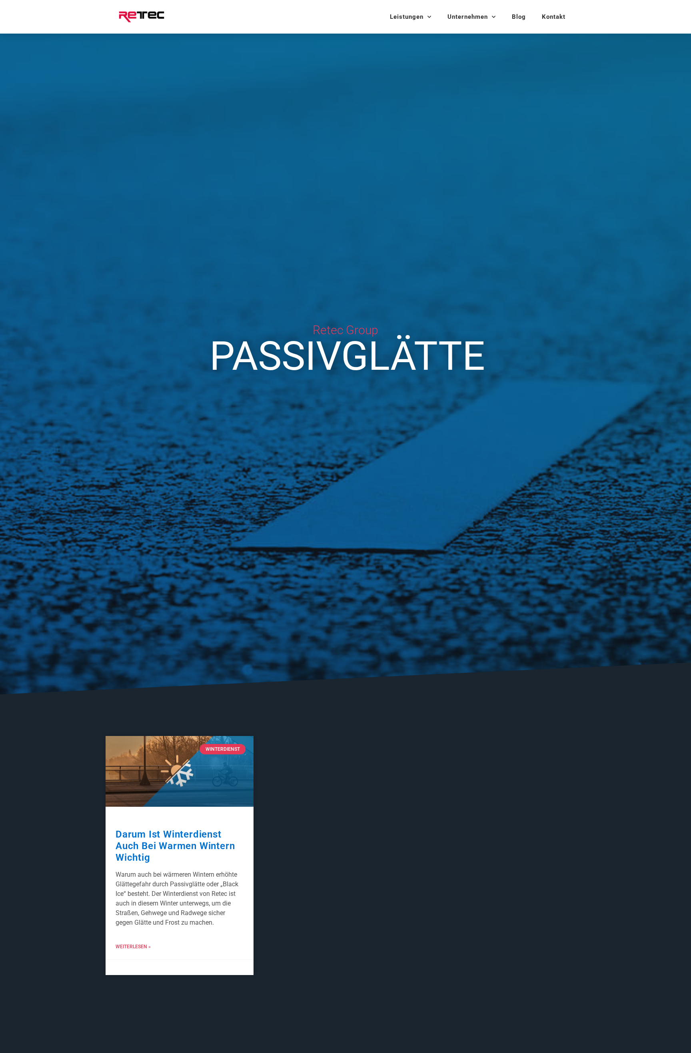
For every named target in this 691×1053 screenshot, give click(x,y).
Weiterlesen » (133, 946)
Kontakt (553, 16)
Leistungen (406, 16)
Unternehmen (467, 16)
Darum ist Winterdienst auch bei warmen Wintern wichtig (175, 846)
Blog (519, 16)
